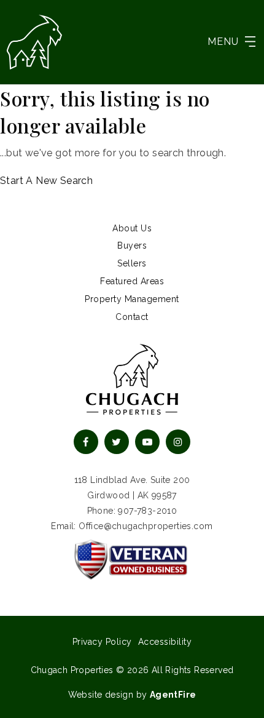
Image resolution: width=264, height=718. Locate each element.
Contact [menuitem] (132, 317)
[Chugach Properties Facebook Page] (86, 441)
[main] (132, 137)
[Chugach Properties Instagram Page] (178, 441)
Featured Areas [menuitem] (132, 281)
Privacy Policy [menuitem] (102, 642)
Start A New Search (46, 180)
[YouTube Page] (147, 441)
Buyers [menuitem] (132, 245)
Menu (223, 41)
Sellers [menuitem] (132, 263)
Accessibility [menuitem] (165, 642)
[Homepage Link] (34, 41)
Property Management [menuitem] (132, 299)
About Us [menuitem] (132, 228)
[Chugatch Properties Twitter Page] (116, 441)
